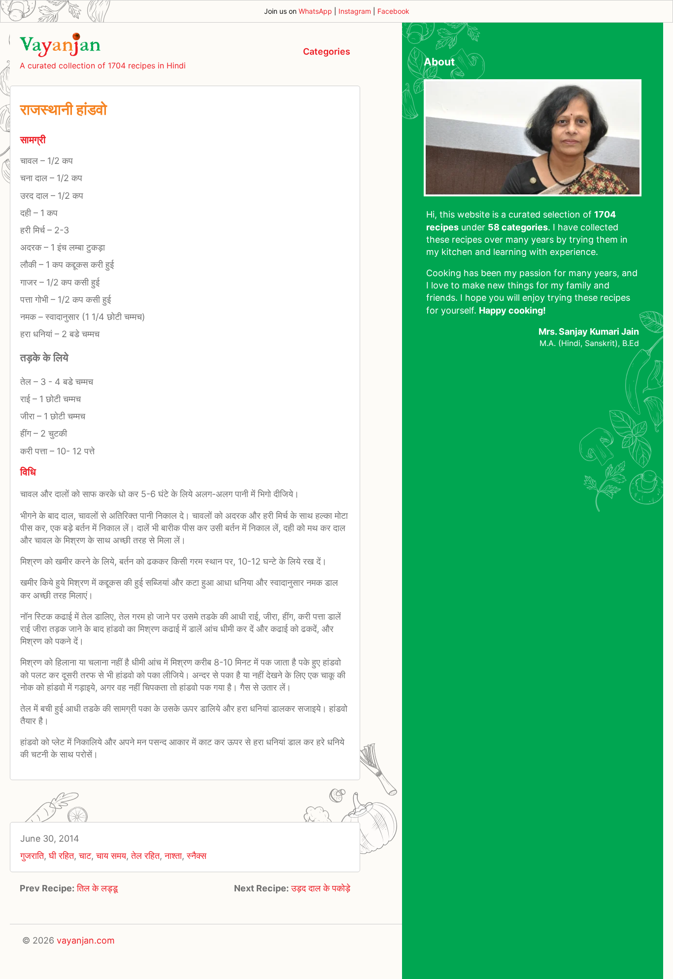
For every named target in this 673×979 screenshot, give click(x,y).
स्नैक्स (196, 856)
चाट (85, 856)
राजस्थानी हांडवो (63, 109)
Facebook (393, 11)
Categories (326, 51)
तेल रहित (145, 856)
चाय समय (111, 856)
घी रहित (61, 856)
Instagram (354, 11)
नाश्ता (173, 856)
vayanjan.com (86, 940)
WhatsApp (315, 11)
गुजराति (32, 856)
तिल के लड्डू (97, 888)
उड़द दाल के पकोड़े (320, 888)
